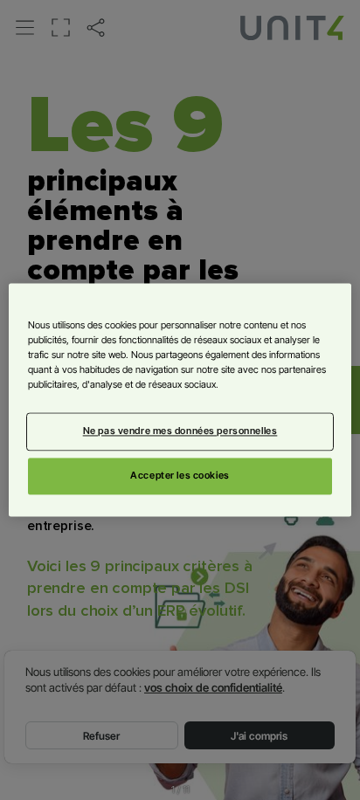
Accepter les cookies (179, 476)
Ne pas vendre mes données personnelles (180, 431)
